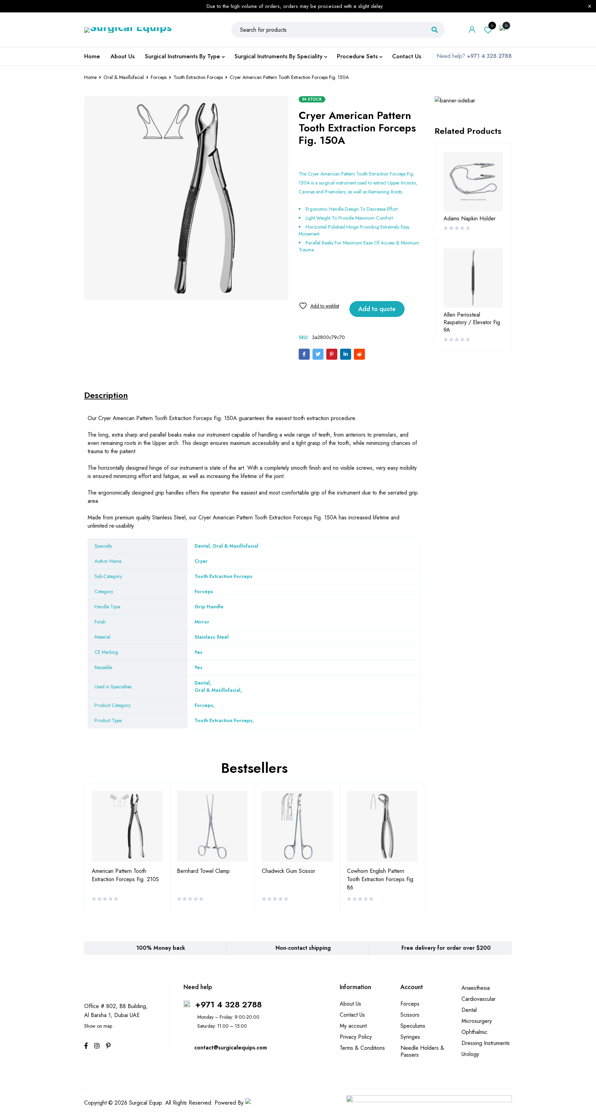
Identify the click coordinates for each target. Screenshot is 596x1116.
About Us (350, 1004)
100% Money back (160, 948)
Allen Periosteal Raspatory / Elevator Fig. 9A (473, 322)
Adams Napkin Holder (470, 218)
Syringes (410, 1037)
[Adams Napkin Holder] (473, 181)
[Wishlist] (319, 305)
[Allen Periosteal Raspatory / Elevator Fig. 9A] (473, 278)
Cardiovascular (478, 999)
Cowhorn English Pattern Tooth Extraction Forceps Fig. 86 (381, 879)
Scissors (409, 1015)
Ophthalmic (474, 1032)
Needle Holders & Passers (422, 1051)
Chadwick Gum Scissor (288, 871)
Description (106, 395)
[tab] (106, 395)
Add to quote (377, 309)
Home (90, 77)
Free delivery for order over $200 (446, 948)
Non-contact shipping (303, 948)
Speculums (412, 1026)
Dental (202, 682)
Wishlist (492, 25)
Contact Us (352, 1015)
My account (353, 1026)
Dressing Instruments (485, 1043)
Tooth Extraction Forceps (198, 77)
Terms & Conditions (362, 1048)
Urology (470, 1054)
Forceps (159, 77)
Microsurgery (476, 1021)
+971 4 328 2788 (228, 1004)
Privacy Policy (356, 1037)
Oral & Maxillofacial (123, 77)
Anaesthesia (475, 988)
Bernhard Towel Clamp (203, 871)
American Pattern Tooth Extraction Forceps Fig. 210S (125, 875)
